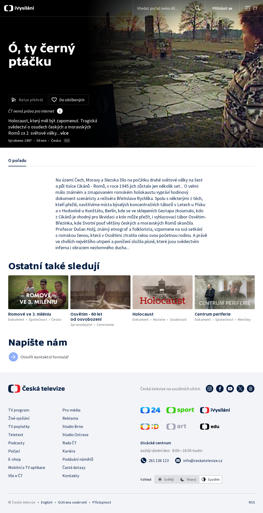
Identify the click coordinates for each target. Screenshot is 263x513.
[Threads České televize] (251, 389)
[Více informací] (60, 111)
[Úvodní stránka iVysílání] (23, 8)
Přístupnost (101, 502)
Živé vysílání (18, 418)
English (46, 502)
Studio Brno (72, 426)
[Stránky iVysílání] (215, 411)
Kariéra (68, 451)
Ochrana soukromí (72, 502)
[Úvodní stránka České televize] (37, 389)
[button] (38, 292)
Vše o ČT (15, 475)
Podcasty (16, 442)
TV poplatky (19, 426)
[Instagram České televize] (209, 389)
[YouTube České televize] (230, 389)
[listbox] (188, 479)
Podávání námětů (77, 459)
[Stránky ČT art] (176, 428)
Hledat (198, 8)
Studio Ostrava (75, 434)
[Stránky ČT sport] (180, 411)
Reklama (70, 418)
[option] (166, 479)
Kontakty (70, 475)
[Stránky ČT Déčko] (149, 428)
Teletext (15, 434)
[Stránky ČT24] (150, 411)
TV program (18, 410)
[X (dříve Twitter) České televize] (240, 389)
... (63, 133)
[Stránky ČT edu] (209, 428)
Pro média (71, 410)
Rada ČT (69, 442)
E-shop (14, 459)
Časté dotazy (73, 467)
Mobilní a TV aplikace (26, 467)
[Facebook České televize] (220, 389)
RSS (252, 502)
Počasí (14, 451)
